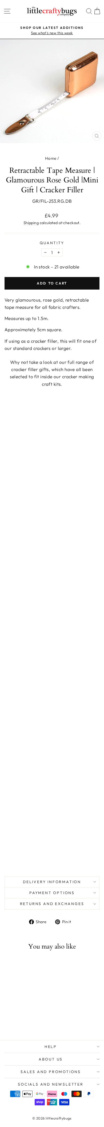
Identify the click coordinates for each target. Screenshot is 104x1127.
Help (51, 1046)
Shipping (31, 222)
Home (51, 158)
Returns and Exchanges (52, 903)
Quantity (52, 242)
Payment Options (52, 892)
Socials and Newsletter (50, 1084)
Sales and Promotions (51, 1071)
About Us (51, 1059)
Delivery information (52, 881)
